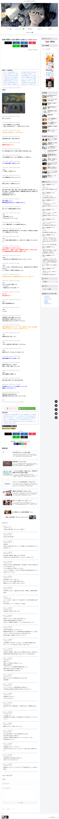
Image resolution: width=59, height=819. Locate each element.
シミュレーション (7, 428)
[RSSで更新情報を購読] (25, 444)
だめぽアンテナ (47, 296)
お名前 (3, 779)
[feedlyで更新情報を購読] (23, 444)
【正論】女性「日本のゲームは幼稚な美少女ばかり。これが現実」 (34, 82)
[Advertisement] (20, 59)
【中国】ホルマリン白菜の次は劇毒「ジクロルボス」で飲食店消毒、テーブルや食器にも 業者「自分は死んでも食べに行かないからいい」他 (30, 414)
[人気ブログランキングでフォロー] (26, 408)
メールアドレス (5, 783)
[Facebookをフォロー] (20, 444)
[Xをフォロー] (17, 444)
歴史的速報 (46, 302)
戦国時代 (13, 428)
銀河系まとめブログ (48, 303)
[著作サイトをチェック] (15, 444)
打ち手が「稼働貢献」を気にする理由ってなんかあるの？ (32, 77)
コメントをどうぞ (6, 788)
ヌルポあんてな (47, 297)
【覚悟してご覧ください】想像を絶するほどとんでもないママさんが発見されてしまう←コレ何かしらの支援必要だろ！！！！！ (27, 421)
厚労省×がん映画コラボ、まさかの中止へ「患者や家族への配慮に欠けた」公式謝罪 (19, 80)
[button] (24, 46)
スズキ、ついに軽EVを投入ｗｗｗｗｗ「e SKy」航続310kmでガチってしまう (18, 419)
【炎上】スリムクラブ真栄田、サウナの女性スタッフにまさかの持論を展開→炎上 (37, 84)
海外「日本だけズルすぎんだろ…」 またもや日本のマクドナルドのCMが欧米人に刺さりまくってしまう (23, 416)
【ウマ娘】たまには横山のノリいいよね (29, 73)
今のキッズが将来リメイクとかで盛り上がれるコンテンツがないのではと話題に (19, 73)
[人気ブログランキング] (52, 41)
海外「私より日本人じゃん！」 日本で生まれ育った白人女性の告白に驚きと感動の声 (19, 417)
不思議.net (46, 300)
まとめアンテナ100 (47, 299)
